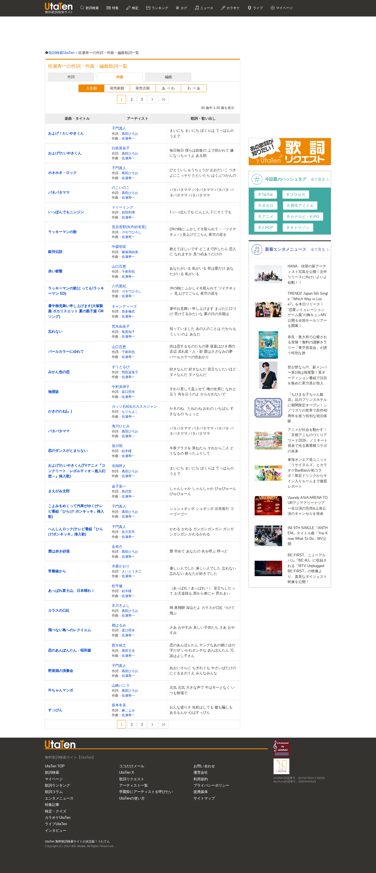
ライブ (257, 8)
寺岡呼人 (119, 466)
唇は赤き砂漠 (59, 551)
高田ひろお (130, 133)
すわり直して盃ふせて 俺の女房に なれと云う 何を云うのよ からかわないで (203, 391)
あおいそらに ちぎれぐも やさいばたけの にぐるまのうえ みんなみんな (203, 670)
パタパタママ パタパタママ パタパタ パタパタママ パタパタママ (202, 192)
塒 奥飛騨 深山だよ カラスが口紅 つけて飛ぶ (202, 610)
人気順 (91, 88)
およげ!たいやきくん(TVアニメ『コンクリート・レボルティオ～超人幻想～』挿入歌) (76, 470)
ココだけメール (131, 766)
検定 (134, 8)
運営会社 (201, 772)
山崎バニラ (121, 685)
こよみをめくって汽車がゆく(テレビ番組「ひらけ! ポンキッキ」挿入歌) (76, 511)
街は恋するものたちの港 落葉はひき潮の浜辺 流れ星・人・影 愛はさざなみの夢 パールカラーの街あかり (202, 351)
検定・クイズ (55, 811)
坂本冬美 (119, 705)
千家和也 (128, 271)
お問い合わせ (204, 766)
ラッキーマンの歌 (62, 232)
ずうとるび (121, 367)
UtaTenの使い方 (132, 798)
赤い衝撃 (55, 271)
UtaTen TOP (55, 766)
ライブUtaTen (56, 824)
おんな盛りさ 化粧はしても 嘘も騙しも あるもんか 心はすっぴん (201, 710)
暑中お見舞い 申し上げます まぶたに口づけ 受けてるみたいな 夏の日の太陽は (203, 311)
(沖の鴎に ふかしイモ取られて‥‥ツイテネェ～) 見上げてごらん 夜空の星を (203, 232)
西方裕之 (119, 645)
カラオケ (233, 8)
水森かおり (121, 566)
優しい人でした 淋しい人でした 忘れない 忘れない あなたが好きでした (203, 571)
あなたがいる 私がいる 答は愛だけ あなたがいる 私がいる (202, 271)
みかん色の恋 (59, 372)
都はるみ (119, 625)
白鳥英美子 (121, 148)
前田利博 (128, 212)
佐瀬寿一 (128, 138)
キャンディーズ (124, 306)
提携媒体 (201, 792)
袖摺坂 (53, 392)
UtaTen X (126, 772)
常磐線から (57, 571)
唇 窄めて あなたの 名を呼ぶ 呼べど (199, 551)
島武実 (127, 491)
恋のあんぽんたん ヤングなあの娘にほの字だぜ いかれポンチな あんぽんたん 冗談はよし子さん (202, 650)
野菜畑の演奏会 (60, 671)
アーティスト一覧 (133, 785)
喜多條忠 (128, 311)
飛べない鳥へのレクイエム (69, 630)
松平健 (117, 586)
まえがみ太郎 (59, 491)
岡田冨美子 (130, 372)
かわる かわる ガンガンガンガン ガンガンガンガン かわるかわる (202, 532)
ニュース (206, 8)
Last (163, 99)
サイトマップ (204, 798)
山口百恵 (119, 266)
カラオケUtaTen (57, 817)
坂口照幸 (128, 391)
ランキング (159, 8)
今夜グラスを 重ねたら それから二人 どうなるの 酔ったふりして (202, 451)
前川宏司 (128, 531)
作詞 (71, 77)
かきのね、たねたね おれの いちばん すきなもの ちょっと (202, 411)
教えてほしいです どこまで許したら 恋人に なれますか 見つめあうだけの (203, 251)
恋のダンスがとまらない (68, 450)
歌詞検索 (92, 8)
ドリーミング (122, 207)
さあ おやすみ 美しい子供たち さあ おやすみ (202, 630)
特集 (115, 8)
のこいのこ (121, 187)
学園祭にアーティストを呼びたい (146, 792)
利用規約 (201, 779)
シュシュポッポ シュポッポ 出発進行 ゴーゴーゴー (202, 511)
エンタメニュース (59, 798)
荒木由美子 (121, 326)
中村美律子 (121, 387)
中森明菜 (119, 247)
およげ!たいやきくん (64, 153)
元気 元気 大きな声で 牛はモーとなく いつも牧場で (202, 690)
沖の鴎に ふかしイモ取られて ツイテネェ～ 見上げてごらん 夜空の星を (203, 291)
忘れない (55, 331)
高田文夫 (128, 650)
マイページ (54, 779)
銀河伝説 (55, 252)
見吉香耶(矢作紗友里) (129, 227)
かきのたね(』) (60, 411)
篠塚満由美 (130, 252)
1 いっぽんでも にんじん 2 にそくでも (200, 212)
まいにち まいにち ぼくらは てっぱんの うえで (202, 133)
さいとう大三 (131, 571)
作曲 (119, 77)
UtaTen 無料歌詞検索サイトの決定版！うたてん (77, 841)
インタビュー (55, 830)
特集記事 (52, 805)
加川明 (117, 446)
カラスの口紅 (59, 610)
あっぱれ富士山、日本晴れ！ (71, 591)
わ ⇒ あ (193, 88)
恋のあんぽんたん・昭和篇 (69, 650)
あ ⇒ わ (168, 88)
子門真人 (119, 128)
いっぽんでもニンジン (66, 212)
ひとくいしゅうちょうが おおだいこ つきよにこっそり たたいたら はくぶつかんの (203, 172)
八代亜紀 (119, 286)
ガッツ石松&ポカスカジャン (134, 406)
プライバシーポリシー (211, 785)
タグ (183, 8)
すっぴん (55, 710)
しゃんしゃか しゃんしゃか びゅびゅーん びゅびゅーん (203, 491)
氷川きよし (121, 605)
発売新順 (117, 88)
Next (152, 99)
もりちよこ (130, 411)
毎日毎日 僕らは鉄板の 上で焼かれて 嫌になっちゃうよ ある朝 (202, 153)
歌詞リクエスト (131, 779)
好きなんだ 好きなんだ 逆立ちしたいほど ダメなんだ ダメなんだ (203, 372)
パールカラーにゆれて (66, 351)
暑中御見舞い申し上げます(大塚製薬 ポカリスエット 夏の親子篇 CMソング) (75, 311)
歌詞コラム (54, 792)
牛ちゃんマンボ (60, 690)
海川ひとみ (121, 426)
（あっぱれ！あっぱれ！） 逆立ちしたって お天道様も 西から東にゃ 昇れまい (202, 591)
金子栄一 (119, 486)
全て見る (318, 179)
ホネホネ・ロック (62, 173)
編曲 (168, 77)
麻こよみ (128, 710)
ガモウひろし (131, 232)
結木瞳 (127, 451)
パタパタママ (59, 192)
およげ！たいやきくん (66, 133)
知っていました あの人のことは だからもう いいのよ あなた (203, 331)
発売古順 (142, 88)
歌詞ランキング (57, 785)
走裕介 (117, 546)
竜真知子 (128, 331)
